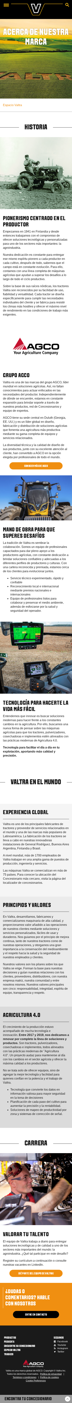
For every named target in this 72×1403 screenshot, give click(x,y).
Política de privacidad (51, 1374)
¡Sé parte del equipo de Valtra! (36, 1273)
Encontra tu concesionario (28, 1399)
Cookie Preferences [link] (36, 1380)
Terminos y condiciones (24, 1377)
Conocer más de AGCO (36, 466)
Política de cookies (49, 1377)
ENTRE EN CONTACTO (36, 1314)
